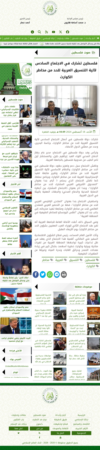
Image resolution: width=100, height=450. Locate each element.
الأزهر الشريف (81, 428)
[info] (32, 32)
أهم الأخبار (15, 253)
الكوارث (91, 266)
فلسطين (90, 260)
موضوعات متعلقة (83, 287)
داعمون (39, 424)
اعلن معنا (18, 428)
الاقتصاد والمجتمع (81, 424)
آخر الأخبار (15, 184)
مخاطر (46, 260)
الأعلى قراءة (15, 350)
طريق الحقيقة (35, 38)
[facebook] (67, 32)
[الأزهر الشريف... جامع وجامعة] (16, 78)
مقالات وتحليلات (63, 38)
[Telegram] (57, 274)
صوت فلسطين (77, 38)
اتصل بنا (60, 433)
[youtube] (53, 32)
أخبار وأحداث (90, 38)
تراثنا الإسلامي (49, 38)
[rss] (46, 32)
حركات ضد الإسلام (19, 424)
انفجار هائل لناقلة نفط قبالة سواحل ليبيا (30, 43)
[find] (39, 32)
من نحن (39, 428)
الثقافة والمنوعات (60, 428)
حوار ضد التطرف (21, 38)
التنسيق (74, 260)
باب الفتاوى (8, 38)
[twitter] (60, 32)
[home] (98, 38)
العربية (59, 260)
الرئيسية (81, 415)
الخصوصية (81, 433)
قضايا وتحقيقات (60, 424)
